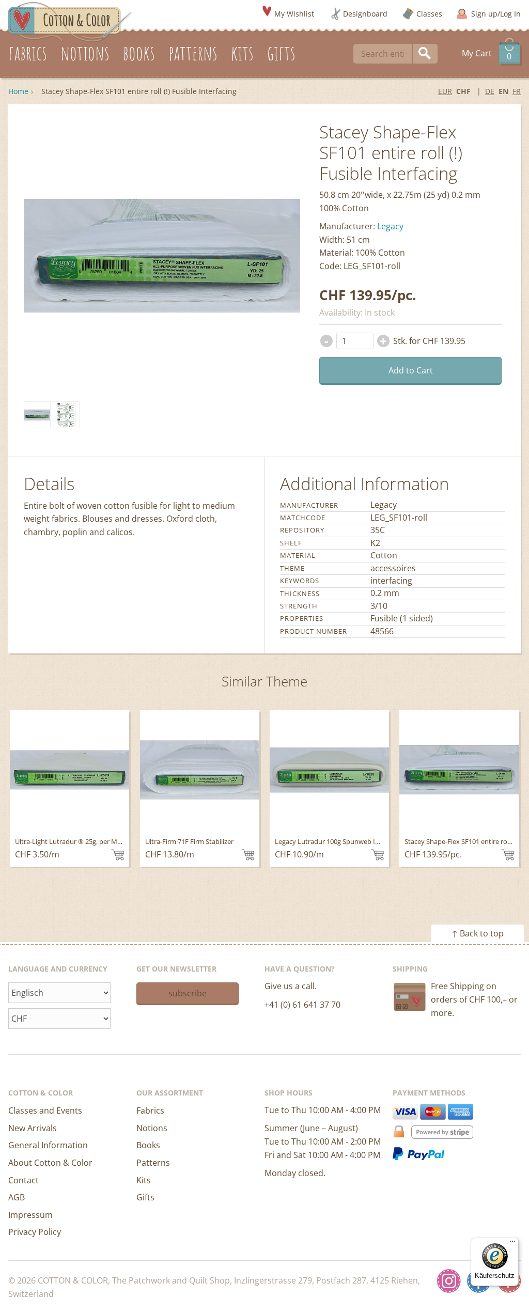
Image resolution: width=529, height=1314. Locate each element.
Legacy (390, 226)
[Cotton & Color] (70, 21)
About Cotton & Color (50, 1162)
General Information (48, 1145)
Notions (151, 1128)
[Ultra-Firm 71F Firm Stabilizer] (199, 770)
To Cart (117, 855)
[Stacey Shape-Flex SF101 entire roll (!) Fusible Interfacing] (37, 414)
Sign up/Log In (496, 14)
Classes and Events (45, 1110)
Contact (23, 1180)
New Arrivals (32, 1128)
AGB (16, 1197)
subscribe (187, 993)
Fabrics (150, 1110)
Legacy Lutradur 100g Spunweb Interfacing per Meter (356, 841)
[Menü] (512, 1244)
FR (516, 91)
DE (489, 91)
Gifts (145, 1197)
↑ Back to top (478, 933)
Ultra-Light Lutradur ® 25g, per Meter (72, 841)
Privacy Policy (34, 1232)
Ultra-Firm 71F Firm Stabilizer (189, 841)
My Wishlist (294, 14)
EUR (445, 91)
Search (425, 54)
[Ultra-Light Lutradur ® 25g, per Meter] (69, 770)
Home (18, 91)
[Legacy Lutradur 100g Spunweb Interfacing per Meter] (329, 770)
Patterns (153, 1162)
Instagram (449, 1281)
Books (148, 1145)
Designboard (365, 14)
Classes (429, 14)
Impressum (30, 1215)
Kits (143, 1180)
